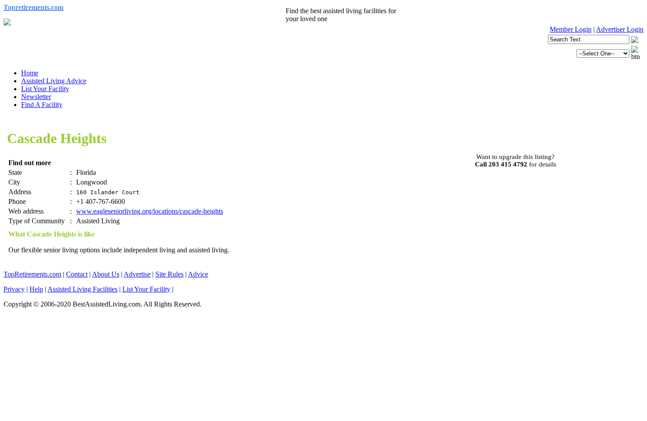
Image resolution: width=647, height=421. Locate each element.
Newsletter (36, 96)
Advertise (137, 274)
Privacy (14, 289)
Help (36, 289)
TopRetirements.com (32, 274)
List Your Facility (45, 88)
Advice (198, 274)
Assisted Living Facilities (83, 289)
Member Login (571, 29)
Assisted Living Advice (53, 81)
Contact (77, 274)
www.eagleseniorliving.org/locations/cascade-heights (149, 211)
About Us (105, 274)
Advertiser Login (619, 29)
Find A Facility (41, 104)
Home (29, 73)
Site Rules (169, 274)
